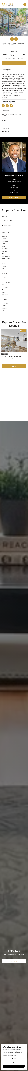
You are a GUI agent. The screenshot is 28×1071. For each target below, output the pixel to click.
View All (14, 366)
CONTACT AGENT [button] (14, 197)
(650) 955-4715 (14, 187)
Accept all (14, 1066)
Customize (14, 1062)
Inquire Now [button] (14, 63)
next (16, 39)
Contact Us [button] (14, 961)
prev (12, 39)
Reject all (14, 1058)
